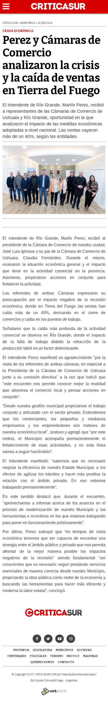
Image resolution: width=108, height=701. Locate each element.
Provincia (21, 650)
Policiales (38, 656)
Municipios (64, 650)
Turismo (56, 656)
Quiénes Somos (42, 662)
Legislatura (42, 650)
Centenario (16, 656)
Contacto (66, 662)
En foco (73, 656)
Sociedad (84, 650)
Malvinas (90, 656)
